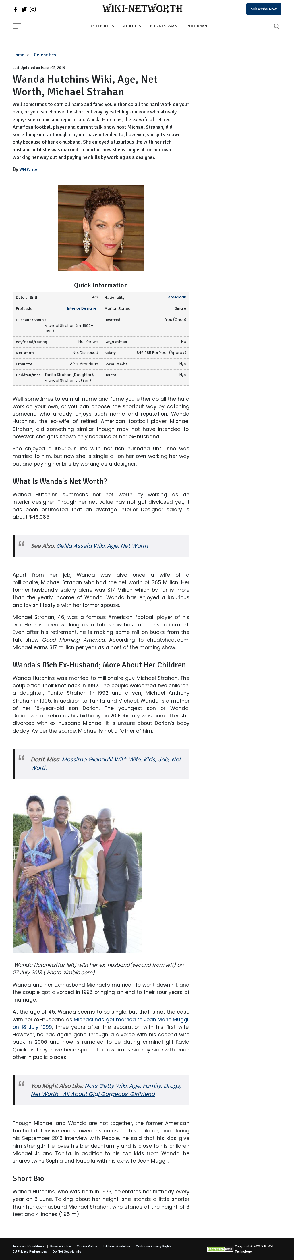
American (177, 297)
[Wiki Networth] (142, 9)
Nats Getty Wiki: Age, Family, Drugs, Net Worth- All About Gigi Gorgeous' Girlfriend (106, 1090)
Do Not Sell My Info (67, 1251)
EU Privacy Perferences (30, 1251)
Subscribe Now (264, 9)
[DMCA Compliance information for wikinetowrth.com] (221, 1249)
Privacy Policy (60, 1246)
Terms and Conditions (29, 1246)
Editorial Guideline (116, 1246)
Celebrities (102, 25)
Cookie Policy (87, 1246)
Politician (197, 25)
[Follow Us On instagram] (33, 9)
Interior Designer (82, 308)
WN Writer (29, 169)
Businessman (163, 25)
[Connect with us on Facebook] (15, 9)
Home (18, 55)
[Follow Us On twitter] (24, 9)
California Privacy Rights (154, 1246)
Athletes (132, 25)
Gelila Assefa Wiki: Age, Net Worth (102, 546)
